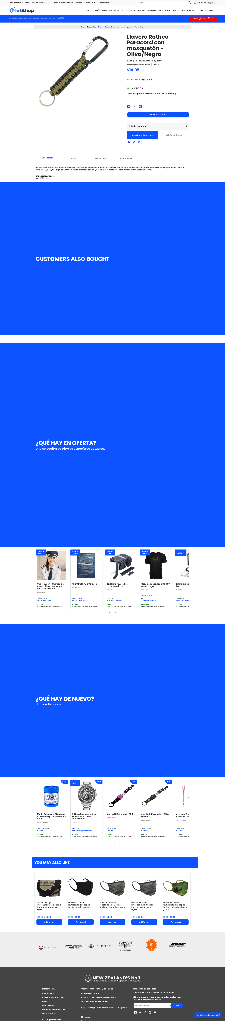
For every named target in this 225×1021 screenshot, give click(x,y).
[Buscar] (189, 3)
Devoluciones (48, 1005)
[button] (199, 2)
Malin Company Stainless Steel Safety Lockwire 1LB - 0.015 (51, 816)
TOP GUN (144, 590)
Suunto (179, 590)
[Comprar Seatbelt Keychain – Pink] (121, 796)
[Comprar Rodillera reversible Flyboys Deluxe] (121, 565)
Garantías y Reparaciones (53, 1009)
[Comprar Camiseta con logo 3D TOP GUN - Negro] (156, 565)
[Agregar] (140, 106)
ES (214, 3)
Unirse (176, 1005)
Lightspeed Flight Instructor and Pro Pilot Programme (105, 1008)
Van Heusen (41, 592)
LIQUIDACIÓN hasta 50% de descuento (203, 19)
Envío (44, 1001)
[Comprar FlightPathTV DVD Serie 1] (86, 565)
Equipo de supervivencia (141, 61)
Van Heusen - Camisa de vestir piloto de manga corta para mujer (50, 586)
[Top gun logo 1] (125, 949)
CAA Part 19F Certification (53, 997)
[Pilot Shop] (22, 10)
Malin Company (43, 822)
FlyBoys (110, 590)
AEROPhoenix (111, 818)
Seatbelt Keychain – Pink (120, 814)
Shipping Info (146, 79)
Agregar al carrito (158, 114)
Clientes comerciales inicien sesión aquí (98, 997)
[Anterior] (109, 613)
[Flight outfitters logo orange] (151, 949)
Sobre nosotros (49, 1013)
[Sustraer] (128, 106)
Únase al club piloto (90, 993)
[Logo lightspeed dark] (99, 948)
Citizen (74, 822)
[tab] (47, 158)
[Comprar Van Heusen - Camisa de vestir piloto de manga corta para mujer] (51, 565)
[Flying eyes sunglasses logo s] (73, 949)
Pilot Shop (76, 588)
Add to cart (49, 922)
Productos (91, 27)
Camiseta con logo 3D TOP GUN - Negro (155, 585)
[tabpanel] (112, 166)
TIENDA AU (78, 2)
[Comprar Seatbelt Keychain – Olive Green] (156, 796)
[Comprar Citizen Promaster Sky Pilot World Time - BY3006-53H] (86, 796)
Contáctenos (48, 993)
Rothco (160, 61)
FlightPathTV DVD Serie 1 (85, 583)
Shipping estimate (158, 126)
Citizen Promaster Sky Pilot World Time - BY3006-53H (84, 816)
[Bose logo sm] (177, 949)
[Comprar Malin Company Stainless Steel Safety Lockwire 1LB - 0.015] (51, 796)
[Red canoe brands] (47, 949)
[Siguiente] (116, 613)
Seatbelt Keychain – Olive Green (155, 815)
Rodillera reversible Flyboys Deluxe (117, 585)
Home (82, 27)
